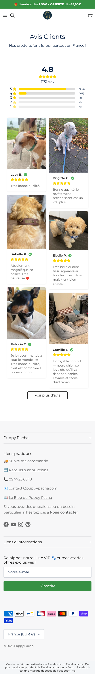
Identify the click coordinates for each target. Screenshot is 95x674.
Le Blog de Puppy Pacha (30, 497)
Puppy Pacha (23, 646)
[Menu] (5, 15)
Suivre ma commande (28, 461)
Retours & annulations (28, 470)
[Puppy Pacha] (47, 15)
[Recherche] (14, 15)
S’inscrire (47, 586)
